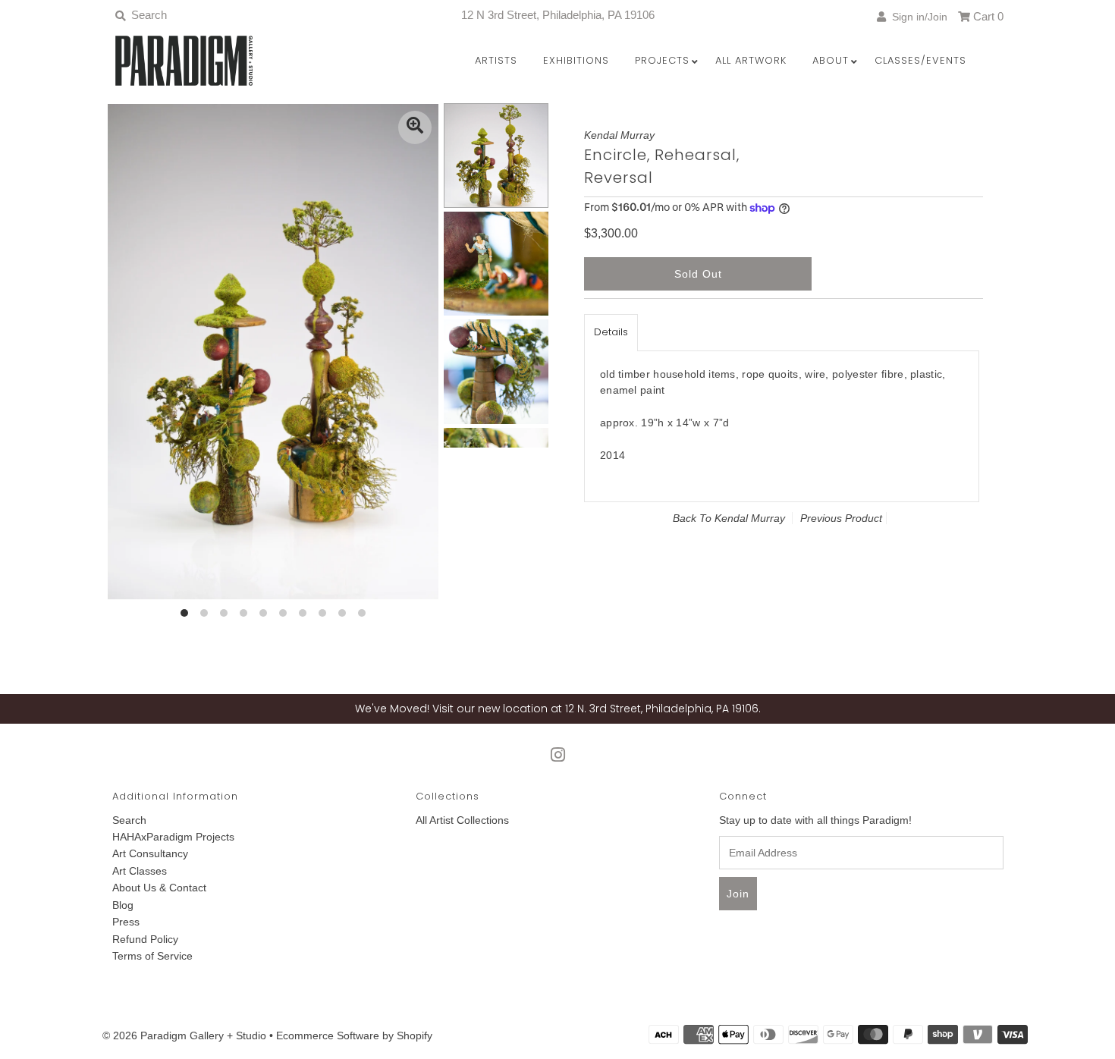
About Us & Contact (159, 887)
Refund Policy (145, 939)
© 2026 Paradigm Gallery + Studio (184, 1035)
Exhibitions (576, 60)
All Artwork (751, 60)
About (830, 60)
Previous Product (841, 518)
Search (129, 820)
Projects (662, 60)
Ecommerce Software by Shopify (354, 1035)
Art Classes (139, 871)
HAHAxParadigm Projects (173, 837)
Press (126, 922)
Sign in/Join (916, 17)
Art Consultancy (150, 853)
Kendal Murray (750, 518)
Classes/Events (920, 60)
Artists (496, 60)
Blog (122, 905)
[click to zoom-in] (415, 127)
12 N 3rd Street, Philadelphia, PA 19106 (558, 14)
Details (611, 332)
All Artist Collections (462, 820)
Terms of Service (152, 956)
